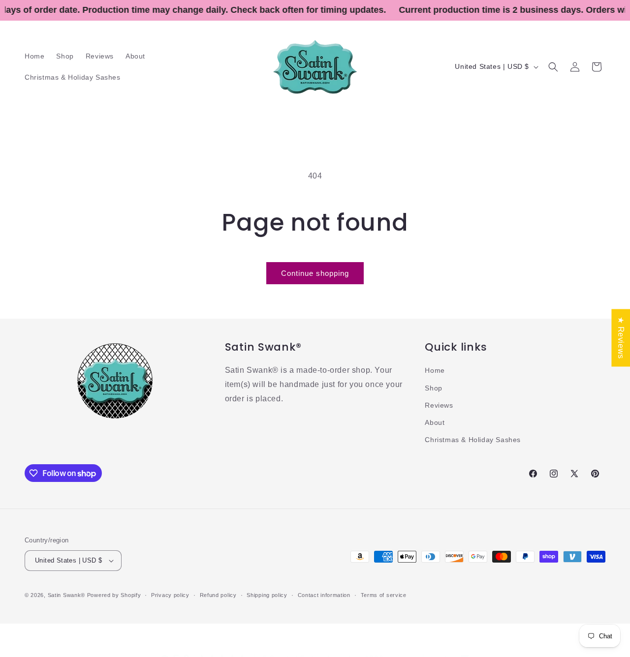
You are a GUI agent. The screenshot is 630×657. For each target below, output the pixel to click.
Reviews (439, 405)
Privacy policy (170, 594)
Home (434, 370)
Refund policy (218, 594)
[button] (553, 67)
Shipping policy (267, 594)
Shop (433, 387)
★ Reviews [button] (621, 337)
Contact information (324, 594)
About (434, 422)
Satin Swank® (66, 595)
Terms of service (384, 594)
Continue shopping (315, 273)
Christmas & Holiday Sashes (473, 440)
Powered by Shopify (114, 595)
